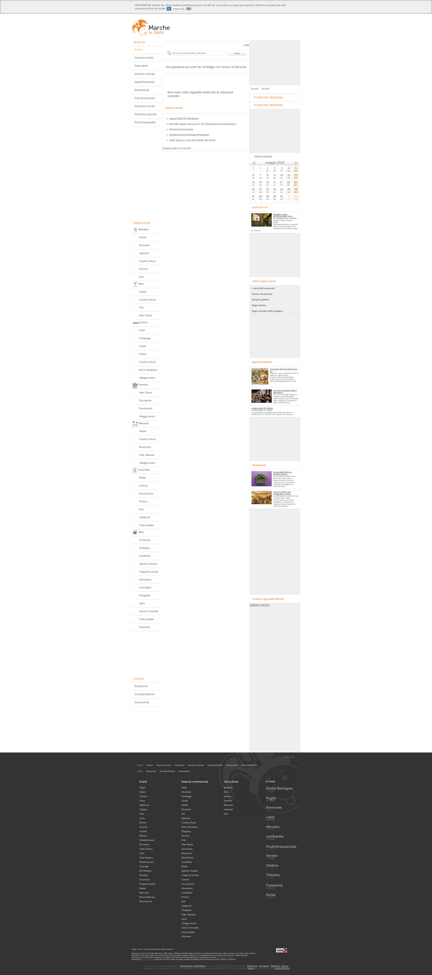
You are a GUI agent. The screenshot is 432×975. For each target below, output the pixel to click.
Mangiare (228, 787)
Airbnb (142, 237)
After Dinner (145, 315)
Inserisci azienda (145, 73)
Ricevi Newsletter (145, 122)
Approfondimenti (144, 82)
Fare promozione (145, 98)
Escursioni (144, 879)
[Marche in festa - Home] (154, 27)
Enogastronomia (147, 884)
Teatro (142, 792)
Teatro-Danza (145, 849)
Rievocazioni (145, 901)
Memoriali (144, 892)
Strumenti (144, 627)
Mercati (143, 836)
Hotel (142, 330)
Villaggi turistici (147, 377)
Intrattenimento (146, 840)
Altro (226, 814)
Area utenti (141, 65)
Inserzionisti (142, 702)
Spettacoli (144, 517)
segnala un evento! (225, 957)
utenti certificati (147, 959)
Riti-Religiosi (145, 871)
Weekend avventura (181, 129)
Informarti (228, 809)
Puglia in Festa (281, 799)
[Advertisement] (275, 61)
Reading (143, 875)
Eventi (138, 49)
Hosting (250, 968)
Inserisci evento (144, 57)
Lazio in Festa (281, 819)
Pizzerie (143, 269)
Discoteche (145, 400)
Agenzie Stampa (148, 563)
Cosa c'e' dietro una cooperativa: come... (282, 493)
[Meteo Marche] (259, 605)
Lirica (142, 818)
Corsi (141, 853)
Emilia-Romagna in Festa (281, 790)
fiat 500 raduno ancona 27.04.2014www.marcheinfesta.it (202, 124)
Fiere (141, 814)
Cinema (143, 796)
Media (142, 477)
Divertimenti (145, 408)
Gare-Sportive (146, 857)
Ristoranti (144, 245)
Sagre (142, 787)
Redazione (141, 686)
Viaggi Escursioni (148, 571)
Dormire (227, 796)
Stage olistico (259, 305)
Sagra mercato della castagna (267, 311)
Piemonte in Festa (281, 809)
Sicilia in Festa (281, 895)
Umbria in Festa (281, 867)
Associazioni (146, 493)
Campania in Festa (281, 886)
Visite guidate (146, 525)
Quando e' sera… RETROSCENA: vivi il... (283, 215)
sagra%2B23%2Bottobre (184, 118)
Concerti (143, 827)
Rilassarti (228, 805)
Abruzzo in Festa (281, 828)
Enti (141, 509)
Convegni (143, 866)
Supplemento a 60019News (193, 966)
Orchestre (144, 540)
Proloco (143, 501)
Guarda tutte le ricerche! (177, 148)
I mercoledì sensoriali (263, 288)
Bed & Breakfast (148, 369)
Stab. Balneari (146, 454)
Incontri (143, 831)
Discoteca (144, 844)
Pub (141, 276)
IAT (183, 814)
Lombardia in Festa (281, 838)
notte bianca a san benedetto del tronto (192, 140)
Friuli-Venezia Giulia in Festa (281, 847)
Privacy (284, 966)
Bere (226, 792)
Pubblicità (275, 966)
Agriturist (144, 253)
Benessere (145, 447)
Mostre (142, 822)
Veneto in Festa (281, 857)
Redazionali (142, 90)
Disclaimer (264, 966)
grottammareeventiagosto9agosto (189, 134)
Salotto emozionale (262, 294)
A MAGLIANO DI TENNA (262, 408)
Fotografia (144, 595)
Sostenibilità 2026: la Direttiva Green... (282, 473)
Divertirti (228, 800)
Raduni (142, 888)
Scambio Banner (145, 694)
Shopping (144, 547)
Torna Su (289, 756)
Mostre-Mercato (147, 897)
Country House (147, 261)
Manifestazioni (146, 862)
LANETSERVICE (282, 968)
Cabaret (143, 809)
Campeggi (144, 338)
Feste (142, 800)
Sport (142, 603)
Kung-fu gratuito (260, 299)
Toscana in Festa (281, 876)
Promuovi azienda (145, 114)
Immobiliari (145, 587)
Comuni (143, 485)
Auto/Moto (144, 555)
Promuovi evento (145, 106)
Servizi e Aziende (148, 611)
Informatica (145, 579)
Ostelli (142, 346)
